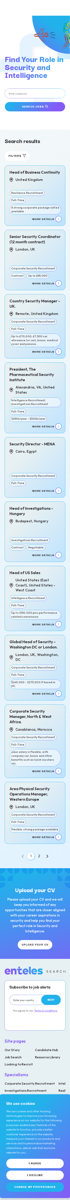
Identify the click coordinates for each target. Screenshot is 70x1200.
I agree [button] (35, 1163)
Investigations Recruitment (26, 1090)
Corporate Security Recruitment (30, 1083)
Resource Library (47, 1057)
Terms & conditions (45, 1010)
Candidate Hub (46, 1050)
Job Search (13, 1057)
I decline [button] (35, 1175)
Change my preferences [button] (35, 1186)
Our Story (12, 1050)
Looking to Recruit (19, 1064)
